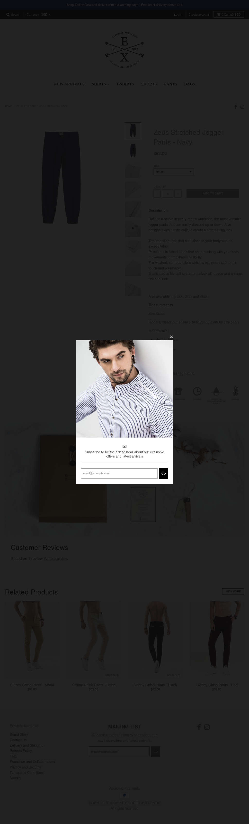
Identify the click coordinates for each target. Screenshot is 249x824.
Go (163, 473)
